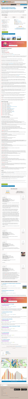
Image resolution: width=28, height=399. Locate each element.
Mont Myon (18, 75)
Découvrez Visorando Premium (19, 28)
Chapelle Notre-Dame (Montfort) (10, 108)
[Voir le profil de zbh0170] (3, 354)
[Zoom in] (26, 360)
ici (1, 174)
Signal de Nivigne (11, 63)
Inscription (22, 4)
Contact (2, 394)
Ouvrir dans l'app (5, 184)
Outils (2, 4)
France (17, 19)
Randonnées (5, 4)
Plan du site (2, 389)
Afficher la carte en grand (14, 381)
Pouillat (13, 54)
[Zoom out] (26, 361)
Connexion (25, 4)
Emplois (2, 390)
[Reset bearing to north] (26, 362)
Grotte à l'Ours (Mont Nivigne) (13, 106)
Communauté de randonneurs (4, 395)
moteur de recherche (18, 346)
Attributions (2, 367)
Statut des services (12, 397)
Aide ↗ (9, 4)
